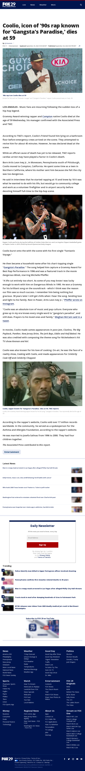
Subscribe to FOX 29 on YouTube (40, 618)
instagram (73, 759)
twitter (69, 759)
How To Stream (29, 684)
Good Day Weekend (52, 657)
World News (7, 673)
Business (6, 714)
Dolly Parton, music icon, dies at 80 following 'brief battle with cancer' (27, 478)
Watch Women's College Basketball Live (73, 740)
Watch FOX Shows (51, 695)
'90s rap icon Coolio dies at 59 (14, 95)
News (5, 651)
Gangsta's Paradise (14, 267)
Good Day (50, 651)
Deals (5, 719)
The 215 (69, 700)
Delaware (6, 665)
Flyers (5, 694)
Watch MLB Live (72, 724)
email (81, 759)
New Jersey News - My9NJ (31, 718)
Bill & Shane (70, 695)
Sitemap (48, 735)
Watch (27, 681)
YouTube (27, 700)
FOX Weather (28, 661)
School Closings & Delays (30, 658)
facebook (64, 759)
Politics (70, 651)
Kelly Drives (70, 697)
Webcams (27, 695)
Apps (47, 714)
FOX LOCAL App (30, 714)
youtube (77, 759)
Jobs (46, 732)
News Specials (29, 692)
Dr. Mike (48, 675)
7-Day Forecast (29, 654)
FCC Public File (50, 719)
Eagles (5, 691)
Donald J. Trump (72, 659)
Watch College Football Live (71, 720)
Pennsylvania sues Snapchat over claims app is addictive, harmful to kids (28, 507)
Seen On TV (49, 670)
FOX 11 (5, 46)
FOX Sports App (8, 704)
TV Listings (49, 730)
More (53, 5)
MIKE (68, 687)
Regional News (31, 710)
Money (6, 710)
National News (8, 670)
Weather (28, 651)
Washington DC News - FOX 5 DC (32, 727)
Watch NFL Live (72, 717)
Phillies (5, 697)
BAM (68, 689)
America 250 (7, 654)
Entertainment (13, 46)
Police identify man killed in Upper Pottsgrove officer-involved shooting (45, 571)
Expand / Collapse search (81, 5)
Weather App (28, 672)
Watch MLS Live (72, 748)
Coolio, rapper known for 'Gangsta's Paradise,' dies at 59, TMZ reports (31, 409)
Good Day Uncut (51, 673)
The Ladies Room (72, 702)
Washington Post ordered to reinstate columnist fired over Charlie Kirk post (29, 497)
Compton (47, 116)
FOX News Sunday (9, 675)
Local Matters (29, 702)
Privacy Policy (45, 555)
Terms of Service (44, 557)
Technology (7, 724)
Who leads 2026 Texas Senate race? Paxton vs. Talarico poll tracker (26, 487)
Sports (6, 681)
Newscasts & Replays (31, 687)
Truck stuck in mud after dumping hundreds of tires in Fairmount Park (45, 597)
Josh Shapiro (70, 662)
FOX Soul (27, 697)
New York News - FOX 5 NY (32, 722)
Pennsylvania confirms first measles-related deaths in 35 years (42, 580)
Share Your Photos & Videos (52, 698)
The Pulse (69, 705)
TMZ (47, 692)
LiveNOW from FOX (31, 689)
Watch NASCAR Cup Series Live (73, 727)
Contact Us (49, 717)
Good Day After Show (53, 654)
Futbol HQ (6, 689)
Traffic (47, 662)
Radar (26, 664)
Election (69, 654)
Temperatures (29, 667)
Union (5, 702)
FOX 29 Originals (70, 682)
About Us (49, 710)
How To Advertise (51, 724)
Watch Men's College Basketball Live (73, 735)
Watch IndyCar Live (73, 731)
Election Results (72, 657)
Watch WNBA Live (72, 745)
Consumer (6, 717)
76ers (5, 699)
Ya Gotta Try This (51, 667)
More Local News (9, 667)
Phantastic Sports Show (9, 685)
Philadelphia (7, 657)
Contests (48, 684)
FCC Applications (51, 722)
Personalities (49, 727)
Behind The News (72, 692)
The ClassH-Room (51, 689)
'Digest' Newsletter (52, 659)
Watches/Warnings (30, 669)
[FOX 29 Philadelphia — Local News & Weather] (10, 4)
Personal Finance (9, 722)
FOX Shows (49, 687)
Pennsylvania (7, 659)
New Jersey (7, 662)
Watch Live (49, 665)
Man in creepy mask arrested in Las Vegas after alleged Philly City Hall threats (30, 468)
